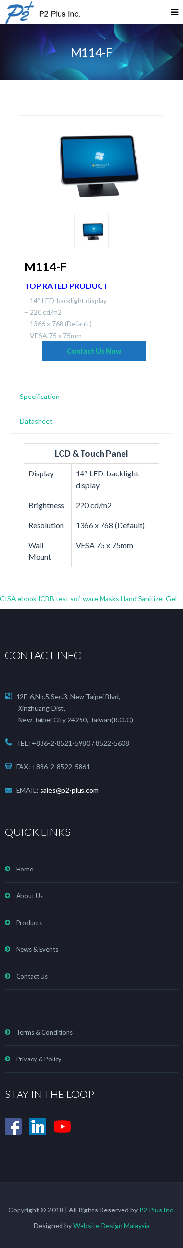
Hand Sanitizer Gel (149, 598)
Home (24, 869)
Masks (109, 598)
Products (29, 923)
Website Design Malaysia (111, 1225)
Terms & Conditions (44, 1032)
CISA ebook (18, 598)
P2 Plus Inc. (156, 1210)
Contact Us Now (94, 351)
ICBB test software (68, 598)
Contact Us (32, 976)
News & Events (37, 949)
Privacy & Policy (38, 1059)
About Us (29, 896)
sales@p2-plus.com (69, 790)
